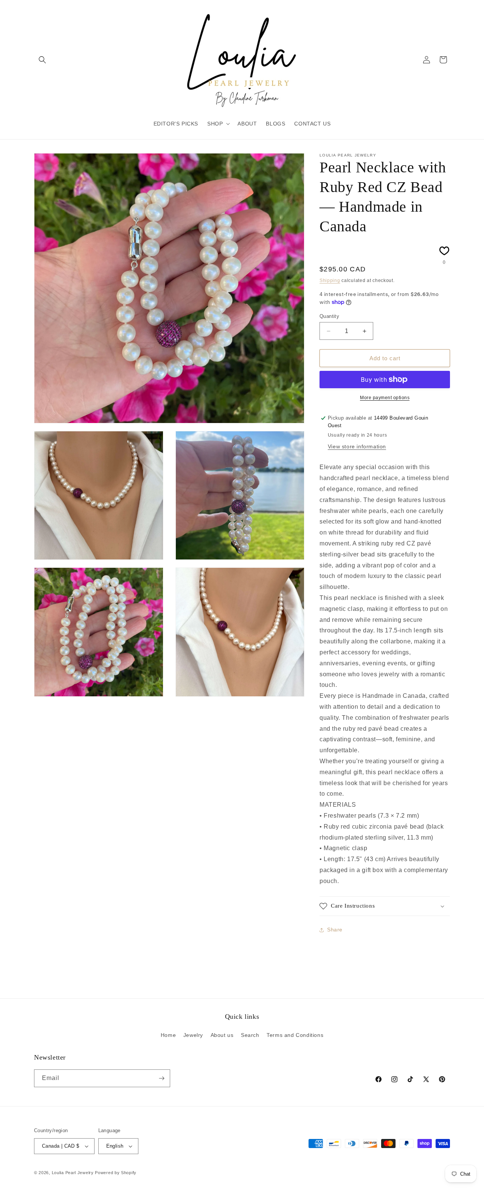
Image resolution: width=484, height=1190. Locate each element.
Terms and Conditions (295, 1035)
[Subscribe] (161, 1078)
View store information (357, 446)
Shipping (330, 280)
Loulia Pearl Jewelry (73, 1172)
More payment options (385, 397)
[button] (42, 59)
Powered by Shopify (116, 1172)
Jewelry (193, 1035)
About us (222, 1035)
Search (250, 1035)
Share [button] (335, 930)
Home (168, 1035)
